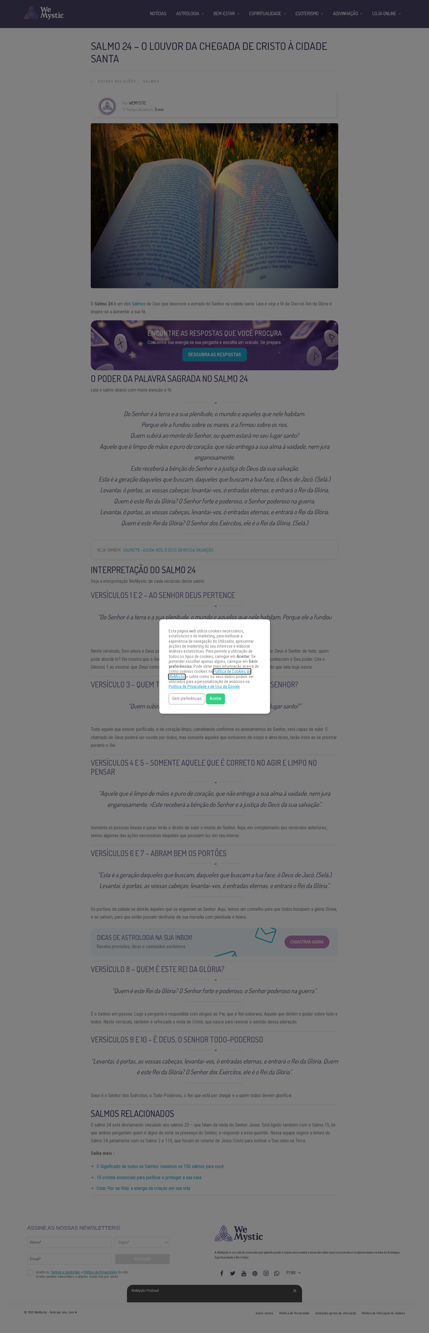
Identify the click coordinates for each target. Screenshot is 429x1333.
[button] (187, 699)
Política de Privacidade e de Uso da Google (204, 686)
